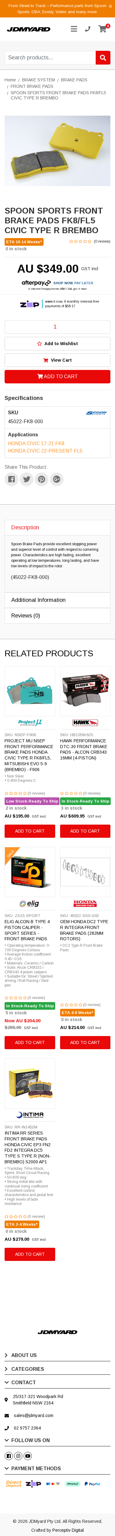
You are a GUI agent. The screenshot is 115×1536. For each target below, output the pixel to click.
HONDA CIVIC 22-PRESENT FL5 (45, 450)
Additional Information (38, 600)
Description (25, 527)
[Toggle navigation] (74, 29)
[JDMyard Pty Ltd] (29, 29)
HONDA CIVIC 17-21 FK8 (36, 443)
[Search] (103, 58)
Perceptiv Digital (68, 1530)
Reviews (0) (25, 616)
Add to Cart (60, 376)
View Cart (61, 360)
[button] (57, 343)
